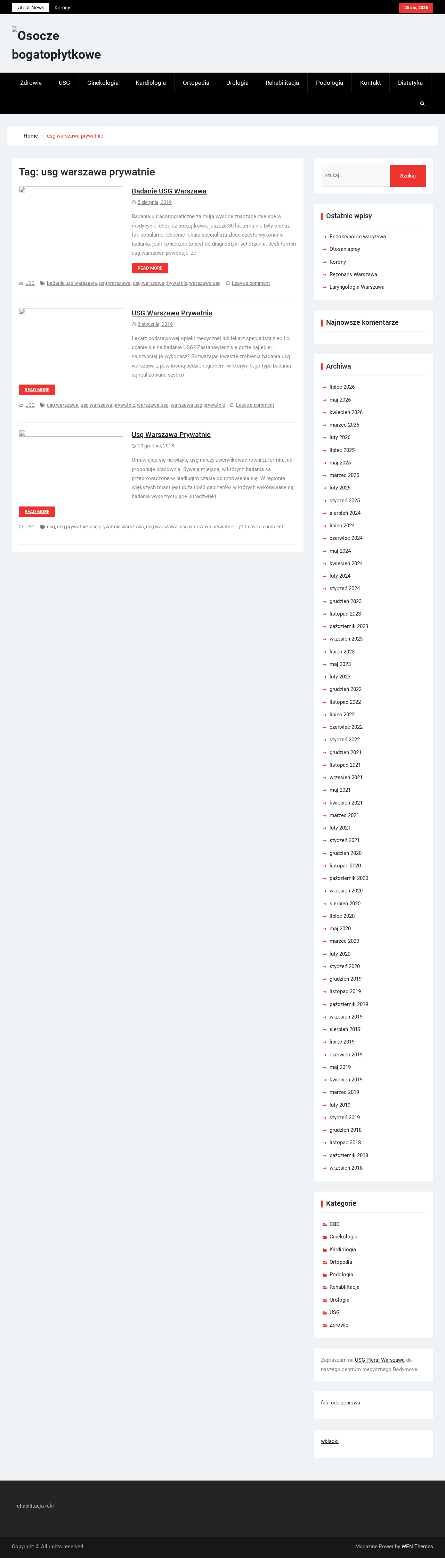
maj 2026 (340, 400)
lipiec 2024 (342, 525)
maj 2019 (340, 1067)
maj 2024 (340, 551)
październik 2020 (349, 878)
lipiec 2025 (342, 450)
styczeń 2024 (345, 588)
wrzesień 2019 (346, 1017)
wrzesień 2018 (346, 1168)
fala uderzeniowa (340, 1403)
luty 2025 (340, 488)
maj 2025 (340, 463)
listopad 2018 (345, 1142)
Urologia (237, 82)
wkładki (330, 1441)
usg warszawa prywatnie (160, 283)
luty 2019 (340, 1105)
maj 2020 (340, 928)
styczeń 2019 (345, 1117)
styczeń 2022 (345, 739)
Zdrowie (31, 82)
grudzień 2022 (346, 689)
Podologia (329, 82)
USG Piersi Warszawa (380, 1360)
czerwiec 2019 (346, 1055)
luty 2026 (340, 437)
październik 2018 (349, 1155)
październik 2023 (349, 626)
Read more (150, 268)
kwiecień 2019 (346, 1080)
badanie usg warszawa (72, 283)
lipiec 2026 (342, 387)
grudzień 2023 (346, 601)
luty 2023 (340, 677)
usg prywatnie (72, 526)
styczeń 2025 (345, 500)
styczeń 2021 (345, 840)
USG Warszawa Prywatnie (172, 313)
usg (51, 526)
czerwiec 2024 (346, 538)
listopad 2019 (345, 991)
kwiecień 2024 (346, 563)
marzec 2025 (344, 475)
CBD (335, 1224)
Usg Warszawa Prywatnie (171, 434)
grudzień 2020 (346, 853)
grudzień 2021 (346, 752)
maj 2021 (340, 790)
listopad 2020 (345, 866)
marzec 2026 (344, 425)
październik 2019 (349, 1004)
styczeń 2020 (345, 966)
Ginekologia (103, 82)
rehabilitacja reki (34, 1506)
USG (64, 82)
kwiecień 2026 (346, 412)
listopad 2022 (345, 702)
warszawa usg (205, 283)
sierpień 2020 (345, 903)
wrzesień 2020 (346, 891)
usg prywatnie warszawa (117, 526)
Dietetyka (410, 82)
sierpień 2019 (345, 1029)
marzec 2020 (344, 941)
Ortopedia (196, 82)
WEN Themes (417, 1546)
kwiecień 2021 (346, 803)
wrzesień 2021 (346, 777)
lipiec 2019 (342, 1042)
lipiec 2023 (342, 652)
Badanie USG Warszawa (169, 191)
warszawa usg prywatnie (198, 405)
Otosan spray (345, 249)
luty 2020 (340, 954)
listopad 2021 (345, 765)
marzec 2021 (344, 815)
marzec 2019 (344, 1092)
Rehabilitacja (282, 82)
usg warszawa (115, 283)
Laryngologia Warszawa (357, 287)
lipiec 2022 (342, 714)
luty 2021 (340, 828)
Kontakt (370, 82)
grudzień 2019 (346, 979)
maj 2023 (340, 664)
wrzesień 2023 (346, 639)
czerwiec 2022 (346, 727)
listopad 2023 (345, 614)
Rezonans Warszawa (353, 274)
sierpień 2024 (345, 513)
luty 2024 (340, 576)
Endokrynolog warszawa (81, 8)
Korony (338, 262)
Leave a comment (251, 283)
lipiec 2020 (342, 916)
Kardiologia (151, 82)
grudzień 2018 (346, 1130)
